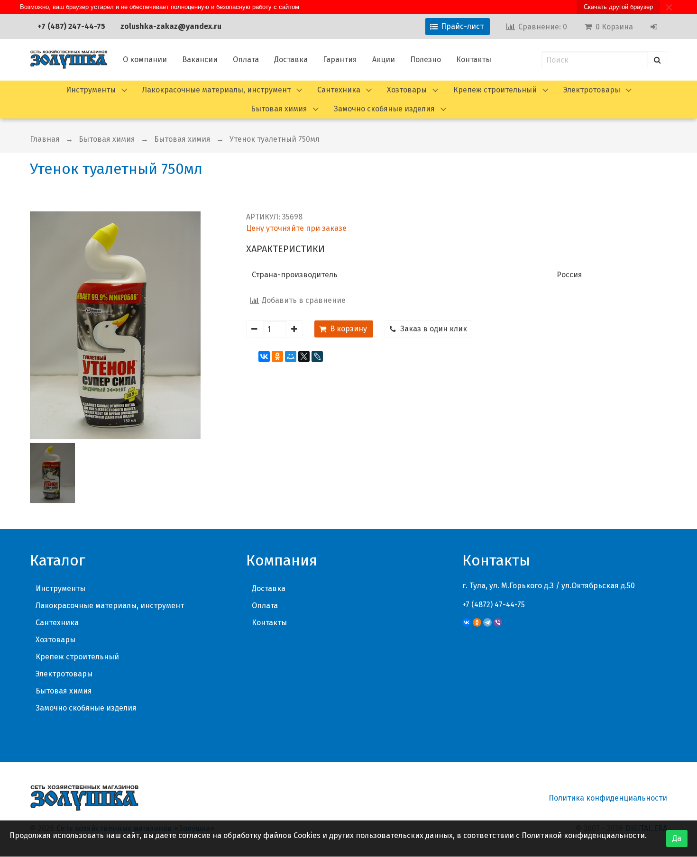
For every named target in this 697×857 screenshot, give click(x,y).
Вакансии (200, 59)
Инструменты (91, 89)
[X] (304, 356)
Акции (383, 59)
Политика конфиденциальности (608, 797)
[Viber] (498, 622)
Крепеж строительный (495, 89)
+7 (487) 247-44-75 (71, 26)
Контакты (473, 59)
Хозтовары (407, 89)
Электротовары (591, 89)
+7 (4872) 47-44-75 (493, 604)
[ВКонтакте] (264, 356)
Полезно (425, 59)
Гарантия (340, 59)
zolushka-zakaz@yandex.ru (170, 26)
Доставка (291, 59)
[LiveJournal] (317, 356)
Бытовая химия (279, 108)
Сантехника (338, 89)
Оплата (246, 59)
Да (676, 838)
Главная (45, 139)
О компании (145, 59)
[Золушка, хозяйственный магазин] (68, 59)
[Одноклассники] (277, 356)
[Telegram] (487, 622)
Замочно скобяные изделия (384, 108)
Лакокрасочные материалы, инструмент (216, 89)
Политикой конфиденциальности (583, 835)
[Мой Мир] (290, 356)
